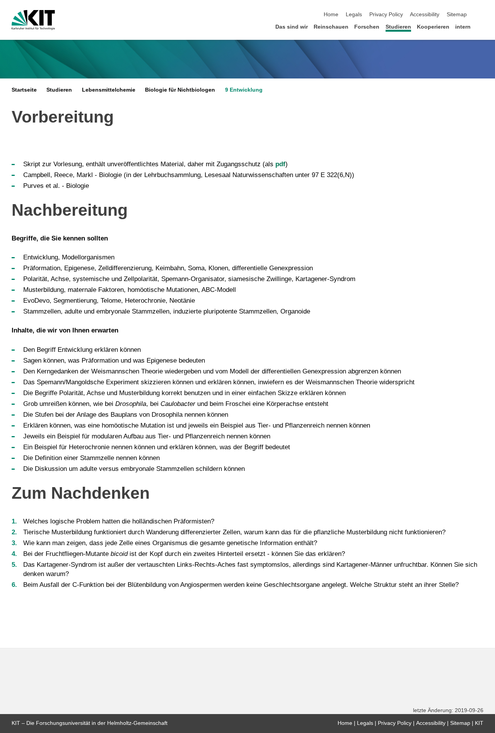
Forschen (366, 27)
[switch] (481, 15)
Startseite (24, 90)
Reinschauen (331, 27)
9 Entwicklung (244, 90)
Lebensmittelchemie (108, 90)
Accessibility (424, 14)
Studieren (398, 27)
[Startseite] (481, 26)
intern (463, 27)
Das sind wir (291, 27)
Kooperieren (433, 27)
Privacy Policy (386, 14)
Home (331, 14)
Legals (354, 14)
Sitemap (457, 14)
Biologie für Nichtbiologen (180, 90)
